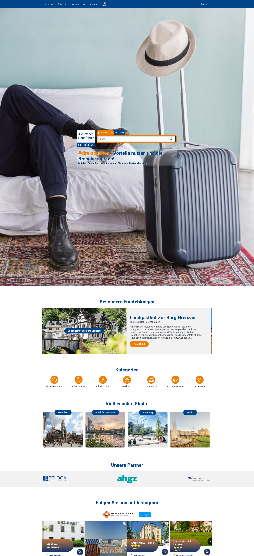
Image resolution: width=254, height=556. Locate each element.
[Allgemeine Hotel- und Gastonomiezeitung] (127, 479)
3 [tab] (131, 356)
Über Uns (62, 4)
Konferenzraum (175, 386)
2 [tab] (127, 356)
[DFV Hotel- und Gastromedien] (183, 479)
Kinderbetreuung (54, 386)
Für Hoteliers (78, 4)
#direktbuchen (93, 153)
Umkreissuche (107, 132)
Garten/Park (151, 386)
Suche (121, 132)
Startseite (47, 4)
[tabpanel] (127, 331)
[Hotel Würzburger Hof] (84, 353)
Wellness (127, 386)
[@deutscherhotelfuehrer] (106, 514)
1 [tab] (123, 356)
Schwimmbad (103, 386)
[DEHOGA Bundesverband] (71, 479)
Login (204, 4)
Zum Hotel (139, 344)
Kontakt (94, 4)
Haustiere (199, 386)
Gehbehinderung (78, 386)
